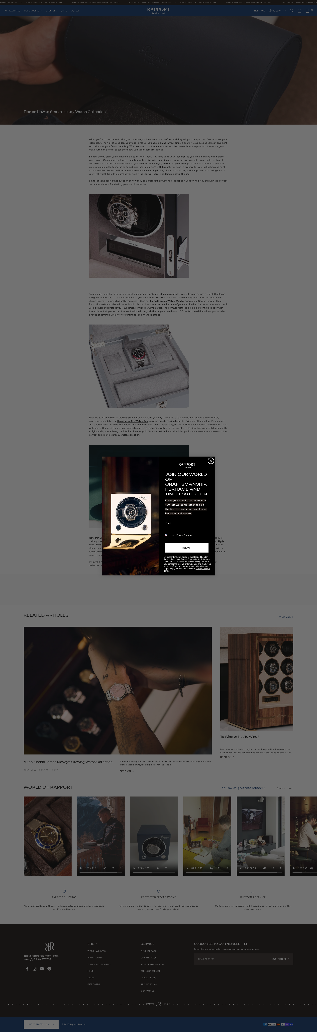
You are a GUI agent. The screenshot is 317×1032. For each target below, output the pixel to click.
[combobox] (169, 535)
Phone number (170, 528)
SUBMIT (187, 548)
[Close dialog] (211, 461)
